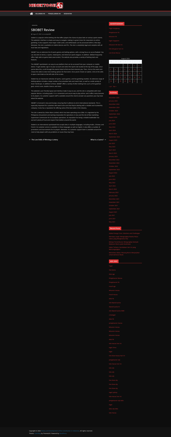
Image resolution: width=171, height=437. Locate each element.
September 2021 (114, 209)
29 (125, 81)
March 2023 (113, 153)
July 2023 (112, 143)
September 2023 (114, 137)
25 (139, 77)
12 (111, 73)
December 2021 (114, 199)
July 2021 (112, 215)
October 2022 (113, 166)
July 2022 (112, 176)
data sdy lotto (113, 409)
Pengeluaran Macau (115, 278)
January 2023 (113, 156)
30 (130, 81)
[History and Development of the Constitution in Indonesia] (31, 13)
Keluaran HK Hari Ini (116, 45)
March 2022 (113, 189)
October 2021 (113, 205)
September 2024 (114, 114)
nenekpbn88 (47, 34)
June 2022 (112, 179)
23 (130, 77)
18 (139, 73)
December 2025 (114, 98)
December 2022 (114, 160)
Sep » (114, 86)
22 (125, 77)
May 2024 (112, 127)
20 (116, 77)
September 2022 (114, 169)
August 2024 (113, 117)
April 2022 (112, 186)
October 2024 (113, 111)
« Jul (110, 86)
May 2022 (112, 183)
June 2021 (112, 218)
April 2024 (112, 130)
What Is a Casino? (97, 140)
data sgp (112, 274)
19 (111, 77)
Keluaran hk (40, 14)
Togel (111, 266)
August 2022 (113, 173)
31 (134, 81)
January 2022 (113, 196)
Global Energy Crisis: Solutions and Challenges (124, 233)
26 (111, 81)
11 (139, 69)
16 (130, 73)
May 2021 (112, 222)
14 (120, 73)
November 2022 (114, 163)
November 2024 (114, 107)
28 (120, 81)
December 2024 (114, 104)
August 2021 (113, 212)
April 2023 (112, 150)
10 (134, 69)
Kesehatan (68, 14)
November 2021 (114, 202)
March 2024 (113, 134)
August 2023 (113, 140)
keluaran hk (113, 36)
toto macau (112, 413)
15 (125, 73)
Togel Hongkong (114, 28)
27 (116, 81)
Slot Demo (112, 270)
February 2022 (113, 192)
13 (116, 73)
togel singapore (114, 41)
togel (110, 405)
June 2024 (112, 124)
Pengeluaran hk (54, 14)
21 (120, 77)
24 (134, 77)
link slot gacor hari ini (116, 49)
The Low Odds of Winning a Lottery (44, 140)
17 (134, 73)
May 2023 (112, 147)
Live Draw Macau (114, 53)
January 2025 (113, 101)
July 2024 (112, 120)
